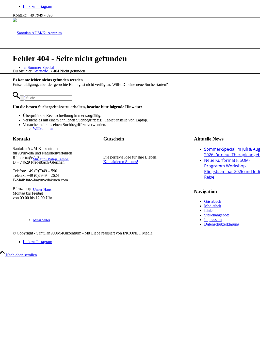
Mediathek (212, 206)
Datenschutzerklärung (221, 224)
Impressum (213, 219)
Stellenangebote (217, 215)
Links (208, 210)
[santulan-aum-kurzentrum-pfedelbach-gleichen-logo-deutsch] (37, 33)
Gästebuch (212, 201)
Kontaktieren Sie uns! (120, 162)
